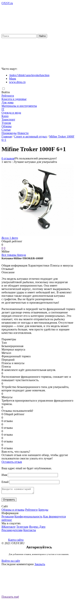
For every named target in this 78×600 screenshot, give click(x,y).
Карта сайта (15, 539)
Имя (4, 474)
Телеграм (22, 526)
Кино (5, 116)
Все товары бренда (14, 254)
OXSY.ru (7, 3)
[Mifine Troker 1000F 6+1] (37, 234)
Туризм (6, 122)
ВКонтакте (9, 526)
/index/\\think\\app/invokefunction (29, 75)
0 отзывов (8, 158)
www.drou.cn (17, 82)
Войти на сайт (11, 560)
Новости (23, 133)
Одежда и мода (11, 112)
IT (3, 109)
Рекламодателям (12, 530)
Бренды (43, 509)
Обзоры (7, 126)
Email (5, 481)
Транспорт (8, 119)
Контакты (29, 530)
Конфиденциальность (28, 516)
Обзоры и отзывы (13, 509)
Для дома (7, 102)
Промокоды (9, 133)
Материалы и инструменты (19, 105)
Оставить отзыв (12, 461)
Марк (12, 78)
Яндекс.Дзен (37, 526)
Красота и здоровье (14, 99)
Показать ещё (10, 596)
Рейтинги (8, 95)
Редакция (8, 516)
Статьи (6, 129)
